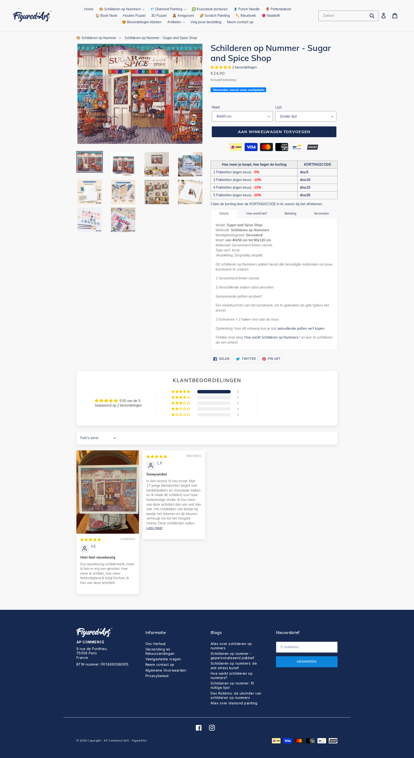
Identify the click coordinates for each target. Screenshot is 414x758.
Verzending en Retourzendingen (160, 651)
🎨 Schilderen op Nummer (96, 38)
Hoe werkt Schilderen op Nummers (271, 337)
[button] (221, 67)
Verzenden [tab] (321, 213)
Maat (216, 107)
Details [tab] (224, 213)
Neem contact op (159, 664)
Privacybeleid (157, 676)
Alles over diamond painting (234, 703)
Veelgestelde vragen (163, 659)
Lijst (278, 107)
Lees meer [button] (154, 528)
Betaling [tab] (290, 213)
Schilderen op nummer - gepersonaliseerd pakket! (232, 655)
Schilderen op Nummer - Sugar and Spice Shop (161, 38)
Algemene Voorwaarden (165, 670)
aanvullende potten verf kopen (300, 328)
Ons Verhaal (155, 644)
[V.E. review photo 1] (107, 491)
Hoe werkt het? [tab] (256, 213)
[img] (90, 539)
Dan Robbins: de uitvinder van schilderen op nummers (236, 695)
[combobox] (348, 16)
